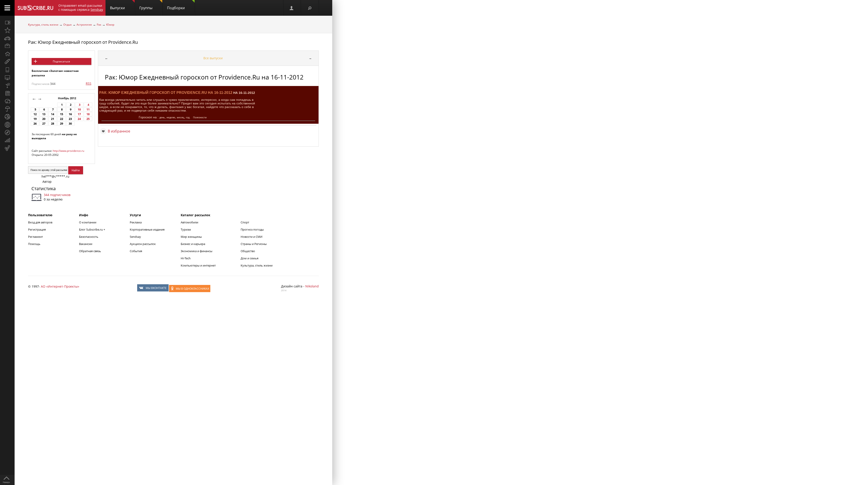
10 (79, 109)
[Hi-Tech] (7, 69)
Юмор (110, 24)
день (162, 117)
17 (79, 114)
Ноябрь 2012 (67, 98)
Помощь (34, 244)
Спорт (245, 222)
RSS (88, 83)
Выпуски (117, 7)
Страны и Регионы (254, 244)
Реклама (136, 222)
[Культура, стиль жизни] (7, 85)
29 (61, 124)
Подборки (176, 7)
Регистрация (37, 229)
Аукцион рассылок (143, 244)
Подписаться (61, 61)
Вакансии (85, 244)
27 (43, 124)
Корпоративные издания (147, 229)
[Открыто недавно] (7, 30)
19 (35, 119)
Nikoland (312, 286)
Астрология (84, 24)
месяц (180, 117)
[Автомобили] (7, 38)
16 (70, 114)
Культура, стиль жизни (43, 24)
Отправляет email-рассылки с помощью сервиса (80, 7)
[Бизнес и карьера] (7, 46)
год (187, 117)
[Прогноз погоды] (7, 109)
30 (70, 124)
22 (61, 119)
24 (79, 119)
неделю (171, 117)
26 (35, 124)
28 (52, 124)
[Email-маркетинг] (7, 148)
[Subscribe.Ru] (35, 8)
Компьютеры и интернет (198, 265)
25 (88, 119)
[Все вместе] (7, 22)
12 (35, 114)
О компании (87, 222)
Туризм (186, 229)
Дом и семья (249, 258)
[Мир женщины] (7, 61)
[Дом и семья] (7, 54)
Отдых (67, 24)
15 (61, 114)
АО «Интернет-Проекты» (60, 286)
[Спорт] (7, 116)
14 (52, 114)
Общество (248, 251)
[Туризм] (7, 132)
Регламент (35, 237)
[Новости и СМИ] (7, 93)
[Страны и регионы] (7, 124)
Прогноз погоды (252, 229)
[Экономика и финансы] (7, 140)
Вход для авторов (40, 222)
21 (52, 119)
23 (70, 119)
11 (88, 109)
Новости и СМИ (251, 237)
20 (43, 119)
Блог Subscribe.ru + (92, 229)
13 (43, 114)
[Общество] (7, 101)
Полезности (200, 117)
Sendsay (135, 237)
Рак (99, 24)
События (136, 251)
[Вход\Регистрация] (292, 8)
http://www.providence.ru (68, 151)
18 (88, 114)
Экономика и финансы (196, 251)
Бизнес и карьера (193, 244)
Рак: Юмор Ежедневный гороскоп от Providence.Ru (83, 42)
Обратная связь (90, 251)
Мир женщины (191, 237)
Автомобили (189, 222)
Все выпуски (213, 58)
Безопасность (88, 237)
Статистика (43, 188)
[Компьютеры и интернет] (7, 77)
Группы (145, 7)
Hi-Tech (186, 258)
